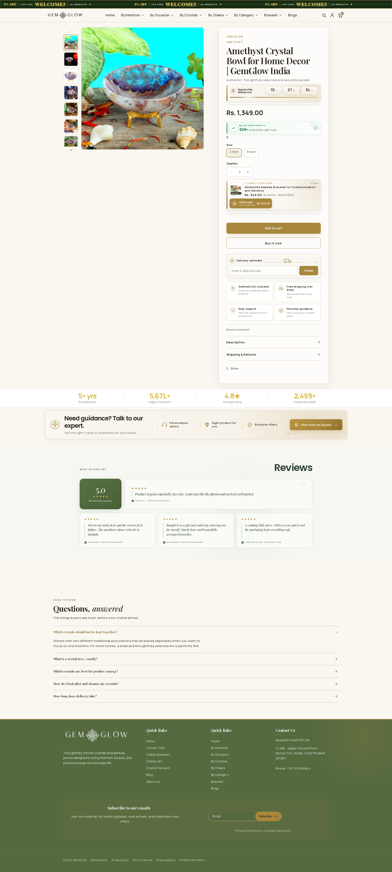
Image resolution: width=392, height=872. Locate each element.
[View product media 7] (70, 142)
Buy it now (273, 243)
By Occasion (220, 755)
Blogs (215, 788)
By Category (220, 775)
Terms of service (142, 860)
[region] (196, 4)
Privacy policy (120, 860)
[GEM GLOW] (65, 15)
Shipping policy (166, 860)
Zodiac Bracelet (158, 755)
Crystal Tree (155, 748)
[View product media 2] (70, 59)
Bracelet (217, 782)
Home (150, 741)
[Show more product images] (70, 150)
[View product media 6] (70, 125)
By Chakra (218, 768)
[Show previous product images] (70, 31)
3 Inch (251, 152)
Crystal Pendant (158, 768)
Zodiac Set (154, 761)
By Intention (219, 748)
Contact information (192, 860)
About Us (153, 782)
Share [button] (235, 368)
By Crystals (219, 761)
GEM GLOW (80, 860)
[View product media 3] (70, 75)
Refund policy (99, 860)
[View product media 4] (70, 92)
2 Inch (233, 152)
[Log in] (332, 15)
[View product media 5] (70, 109)
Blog (149, 775)
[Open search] (324, 15)
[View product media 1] (70, 42)
